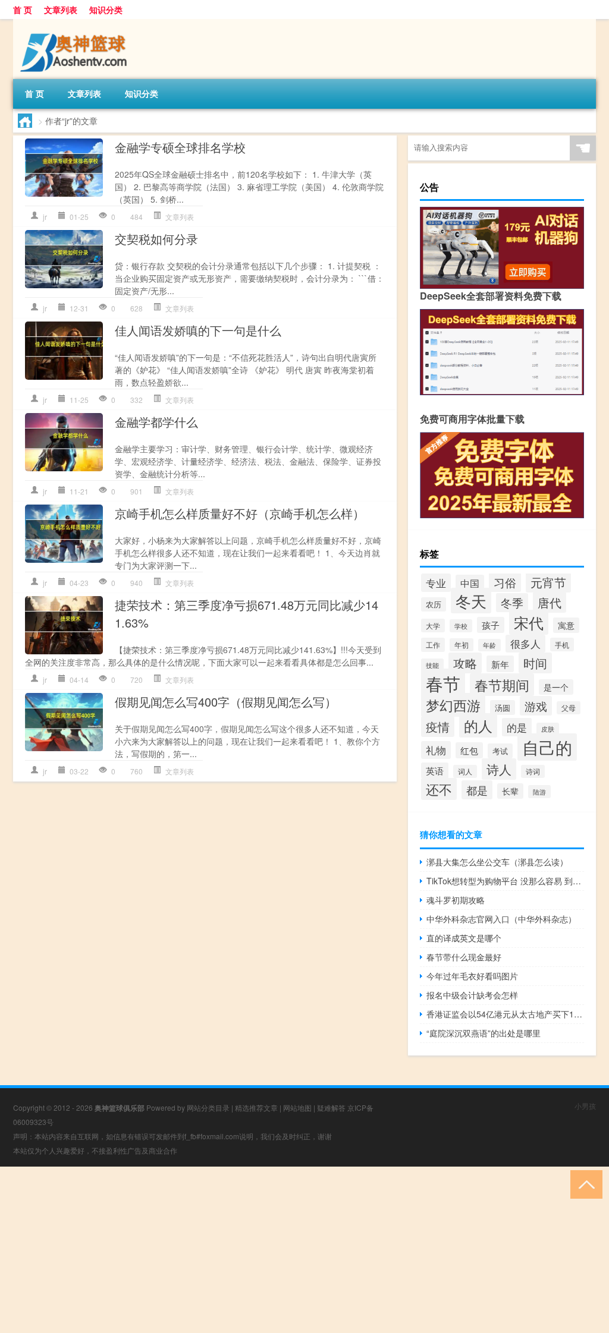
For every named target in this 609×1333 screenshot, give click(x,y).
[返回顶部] (583, 1183)
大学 (433, 625)
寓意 (566, 625)
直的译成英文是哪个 (463, 938)
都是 (477, 790)
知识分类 (106, 9)
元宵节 (548, 582)
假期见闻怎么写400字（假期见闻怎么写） (226, 701)
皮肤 (547, 728)
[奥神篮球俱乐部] (75, 23)
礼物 (436, 750)
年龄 (489, 645)
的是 (517, 727)
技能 (432, 665)
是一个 (556, 687)
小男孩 (585, 1106)
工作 (433, 644)
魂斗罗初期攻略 (455, 900)
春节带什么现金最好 (463, 957)
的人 (478, 725)
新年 (500, 663)
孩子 (491, 625)
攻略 (465, 663)
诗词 (533, 771)
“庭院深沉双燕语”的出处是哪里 (483, 1033)
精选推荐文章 (256, 1107)
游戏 (536, 706)
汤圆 (502, 707)
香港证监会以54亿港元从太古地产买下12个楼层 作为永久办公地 (505, 1014)
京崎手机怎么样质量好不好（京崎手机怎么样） (240, 513)
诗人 (498, 769)
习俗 (505, 582)
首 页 (22, 9)
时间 (535, 663)
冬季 (512, 602)
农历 (433, 604)
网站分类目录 (208, 1107)
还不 (439, 789)
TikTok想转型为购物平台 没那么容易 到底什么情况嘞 (505, 881)
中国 (469, 583)
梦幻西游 (453, 705)
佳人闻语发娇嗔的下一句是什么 (198, 330)
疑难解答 (331, 1107)
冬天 (471, 601)
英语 (435, 770)
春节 (443, 682)
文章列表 (60, 9)
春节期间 (502, 684)
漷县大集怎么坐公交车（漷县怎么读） (497, 862)
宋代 (529, 622)
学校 (460, 626)
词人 (465, 771)
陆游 (539, 791)
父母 (568, 708)
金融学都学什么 (156, 421)
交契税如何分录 (156, 238)
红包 (469, 750)
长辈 (510, 791)
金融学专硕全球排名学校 (180, 147)
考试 (500, 751)
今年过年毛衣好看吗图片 (472, 976)
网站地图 (297, 1107)
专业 (436, 582)
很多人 (525, 643)
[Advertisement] (304, 1250)
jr (45, 217)
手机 (562, 644)
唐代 (549, 602)
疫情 (438, 726)
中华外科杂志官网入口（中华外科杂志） (501, 919)
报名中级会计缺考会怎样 (472, 995)
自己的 (547, 747)
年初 (461, 645)
